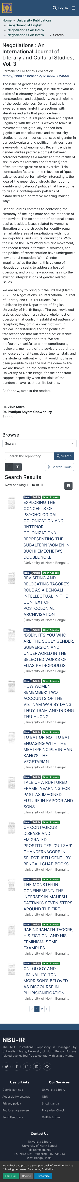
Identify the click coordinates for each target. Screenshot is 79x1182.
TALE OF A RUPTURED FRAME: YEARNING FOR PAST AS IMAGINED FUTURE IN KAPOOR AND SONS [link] (48, 794)
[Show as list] (9, 467)
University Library (53, 1089)
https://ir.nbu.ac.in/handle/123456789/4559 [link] (35, 76)
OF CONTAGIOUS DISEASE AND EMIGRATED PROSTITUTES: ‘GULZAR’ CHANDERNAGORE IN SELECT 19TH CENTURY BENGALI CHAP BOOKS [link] (47, 845)
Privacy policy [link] (11, 1103)
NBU (45, 1096)
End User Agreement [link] (16, 1110)
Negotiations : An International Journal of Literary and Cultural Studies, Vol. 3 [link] (27, 35)
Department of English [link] (24, 25)
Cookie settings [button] (12, 1089)
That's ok (10, 1176)
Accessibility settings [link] (16, 1096)
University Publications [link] (34, 20)
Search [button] (66, 456)
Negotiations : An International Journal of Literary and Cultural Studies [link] (27, 30)
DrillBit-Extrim (51, 1117)
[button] (7, 8)
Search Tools (61, 467)
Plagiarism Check (53, 1110)
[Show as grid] (17, 467)
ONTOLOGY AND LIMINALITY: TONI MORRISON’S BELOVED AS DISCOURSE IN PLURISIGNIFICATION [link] (45, 980)
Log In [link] (63, 8)
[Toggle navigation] (73, 8)
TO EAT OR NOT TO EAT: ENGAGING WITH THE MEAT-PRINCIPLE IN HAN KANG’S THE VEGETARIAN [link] (47, 749)
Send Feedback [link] (12, 1117)
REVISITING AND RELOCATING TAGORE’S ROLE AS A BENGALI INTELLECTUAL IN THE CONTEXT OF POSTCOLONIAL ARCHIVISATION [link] (46, 596)
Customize (43, 1176)
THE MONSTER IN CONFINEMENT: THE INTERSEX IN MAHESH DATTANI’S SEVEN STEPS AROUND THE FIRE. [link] (48, 896)
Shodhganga (50, 1103)
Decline (26, 1176)
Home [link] (7, 20)
